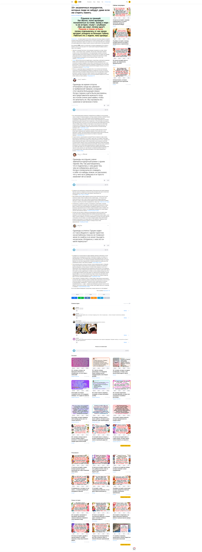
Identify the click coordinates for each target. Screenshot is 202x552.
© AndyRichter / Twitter (74, 105)
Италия (74, 60)
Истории (114, 26)
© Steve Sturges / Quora (96, 262)
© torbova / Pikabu (79, 150)
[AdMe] (77, 1)
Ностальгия (94, 540)
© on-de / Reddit (86, 67)
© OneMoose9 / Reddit (83, 221)
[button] (77, 294)
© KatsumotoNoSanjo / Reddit (84, 286)
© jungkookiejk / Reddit (96, 276)
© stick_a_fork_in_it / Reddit (83, 194)
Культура (114, 374)
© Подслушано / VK (80, 58)
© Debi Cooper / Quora (84, 127)
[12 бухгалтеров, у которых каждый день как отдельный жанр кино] (122, 72)
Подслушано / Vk (106, 290)
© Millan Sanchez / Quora (104, 201)
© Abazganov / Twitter (74, 245)
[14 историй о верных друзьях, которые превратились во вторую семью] (122, 410)
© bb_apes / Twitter (74, 180)
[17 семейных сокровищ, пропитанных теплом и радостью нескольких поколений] (122, 528)
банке (83, 129)
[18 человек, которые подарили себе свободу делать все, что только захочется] (80, 410)
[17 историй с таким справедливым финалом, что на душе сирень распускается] (101, 480)
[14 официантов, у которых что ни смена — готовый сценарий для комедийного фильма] (80, 480)
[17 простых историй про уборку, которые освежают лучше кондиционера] (122, 459)
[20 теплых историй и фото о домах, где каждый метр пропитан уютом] (122, 53)
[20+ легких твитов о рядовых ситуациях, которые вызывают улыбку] (101, 385)
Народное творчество (75, 376)
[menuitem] (89, 2)
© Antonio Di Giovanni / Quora (93, 210)
